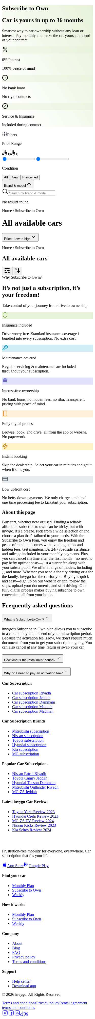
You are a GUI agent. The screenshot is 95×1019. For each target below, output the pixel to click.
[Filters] (7, 271)
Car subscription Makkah (32, 707)
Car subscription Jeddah (31, 697)
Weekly (18, 895)
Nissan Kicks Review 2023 (34, 825)
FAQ (16, 952)
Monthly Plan (23, 885)
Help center (21, 981)
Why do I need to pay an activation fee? (33, 673)
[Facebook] (11, 1014)
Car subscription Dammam (33, 702)
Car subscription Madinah (32, 711)
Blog (16, 948)
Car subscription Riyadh (31, 693)
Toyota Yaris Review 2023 (33, 812)
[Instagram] (5, 1014)
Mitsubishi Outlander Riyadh (35, 787)
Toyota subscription (28, 740)
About (17, 943)
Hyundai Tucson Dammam (33, 783)
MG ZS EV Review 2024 (33, 821)
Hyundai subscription (29, 745)
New (15, 177)
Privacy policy (23, 957)
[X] (26, 1014)
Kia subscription (25, 749)
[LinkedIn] (17, 1014)
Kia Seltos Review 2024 (31, 830)
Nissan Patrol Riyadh (29, 773)
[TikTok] (22, 1014)
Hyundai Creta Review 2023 (35, 816)
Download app (24, 986)
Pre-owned (30, 177)
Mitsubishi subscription (30, 731)
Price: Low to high (17, 239)
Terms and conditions (29, 961)
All (6, 177)
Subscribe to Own (26, 890)
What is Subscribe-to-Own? (24, 619)
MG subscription (25, 754)
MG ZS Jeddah (24, 792)
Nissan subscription (27, 736)
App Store (15, 866)
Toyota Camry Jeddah (29, 778)
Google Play (39, 866)
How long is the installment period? (29, 660)
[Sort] (17, 271)
